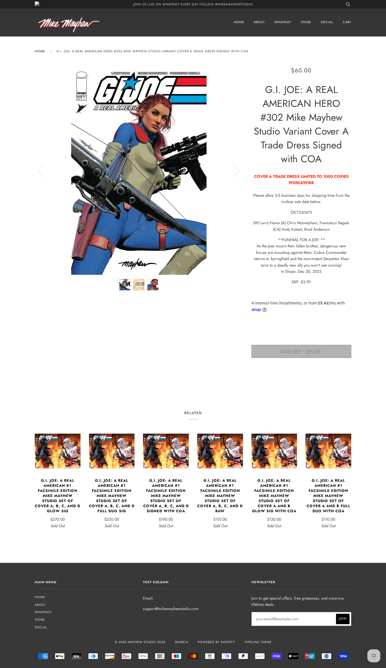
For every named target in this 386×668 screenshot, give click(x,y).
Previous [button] (44, 170)
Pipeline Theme (258, 642)
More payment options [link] (301, 381)
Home (40, 51)
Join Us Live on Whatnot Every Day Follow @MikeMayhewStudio (193, 4)
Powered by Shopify (216, 642)
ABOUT (259, 22)
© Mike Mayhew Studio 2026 (140, 642)
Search (181, 642)
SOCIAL (327, 22)
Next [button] (232, 170)
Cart (347, 22)
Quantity (301, 322)
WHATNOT (282, 22)
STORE (306, 22)
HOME (239, 22)
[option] (139, 170)
